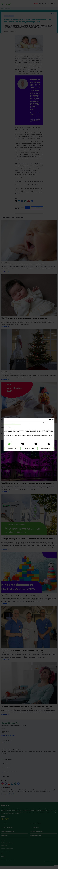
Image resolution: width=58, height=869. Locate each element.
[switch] (22, 444)
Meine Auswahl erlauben (29, 448)
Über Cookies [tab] (46, 422)
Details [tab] (29, 422)
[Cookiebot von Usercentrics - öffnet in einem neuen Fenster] (49, 420)
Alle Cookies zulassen (45, 448)
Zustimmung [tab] (12, 422)
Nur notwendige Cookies (12, 448)
